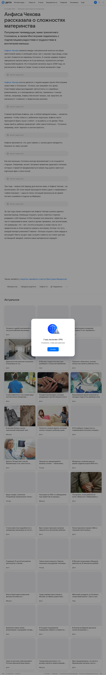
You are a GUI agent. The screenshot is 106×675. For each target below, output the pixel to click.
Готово (53, 349)
